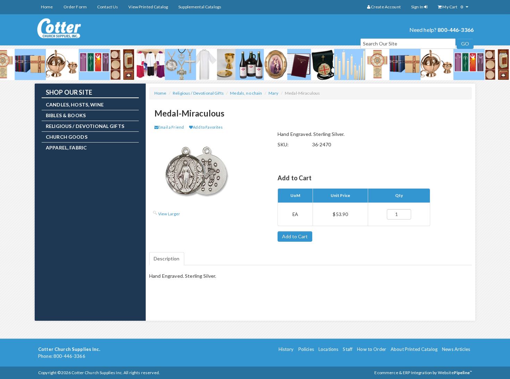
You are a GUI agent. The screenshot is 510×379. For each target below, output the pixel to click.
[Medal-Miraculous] (205, 170)
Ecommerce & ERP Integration (403, 372)
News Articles (456, 349)
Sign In (417, 6)
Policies (306, 349)
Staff (347, 349)
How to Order (371, 349)
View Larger (169, 214)
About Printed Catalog (414, 349)
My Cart (452, 6)
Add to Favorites (208, 127)
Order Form (75, 6)
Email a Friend (171, 127)
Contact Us (107, 6)
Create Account (385, 6)
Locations (328, 349)
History (286, 349)
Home (47, 6)
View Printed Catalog (148, 6)
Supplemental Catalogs (199, 6)
